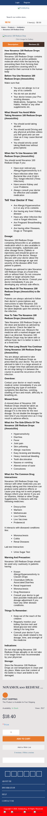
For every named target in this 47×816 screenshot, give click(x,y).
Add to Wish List (24, 747)
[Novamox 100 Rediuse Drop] (23, 36)
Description (13, 44)
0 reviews (18, 753)
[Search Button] (2, 17)
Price (6, 724)
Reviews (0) (34, 44)
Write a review (28, 753)
